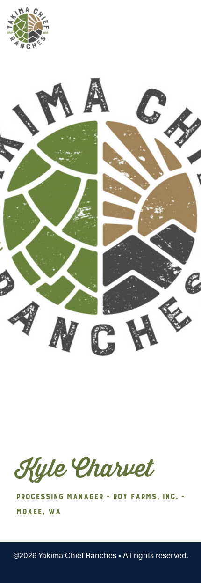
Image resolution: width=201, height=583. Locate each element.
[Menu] (175, 25)
